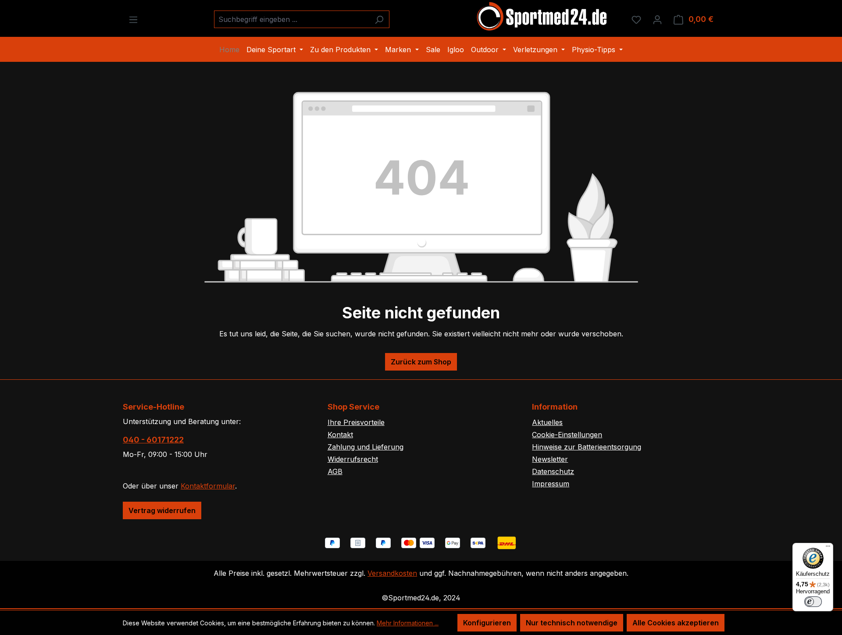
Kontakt (340, 434)
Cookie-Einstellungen (567, 434)
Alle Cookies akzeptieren (675, 622)
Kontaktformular (208, 486)
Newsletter (550, 459)
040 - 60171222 (153, 439)
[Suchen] (379, 19)
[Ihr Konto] (657, 19)
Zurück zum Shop (421, 361)
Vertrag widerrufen (162, 510)
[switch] (813, 601)
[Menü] (133, 19)
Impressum (550, 483)
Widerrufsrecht (353, 459)
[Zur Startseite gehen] (542, 17)
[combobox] (291, 19)
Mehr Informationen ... (408, 623)
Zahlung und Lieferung (365, 446)
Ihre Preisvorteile (356, 422)
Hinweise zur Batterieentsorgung (586, 446)
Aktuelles (547, 422)
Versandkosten (392, 573)
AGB (335, 471)
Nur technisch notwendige (571, 622)
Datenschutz (553, 471)
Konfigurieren (487, 622)
